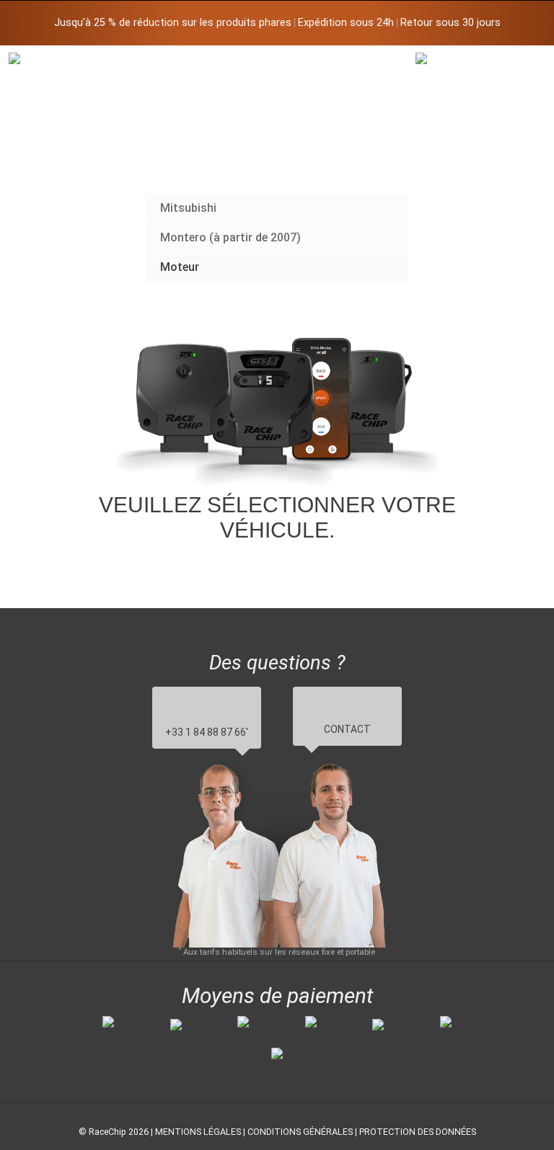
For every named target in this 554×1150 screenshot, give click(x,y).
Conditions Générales (300, 1131)
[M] (519, 63)
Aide (148, 299)
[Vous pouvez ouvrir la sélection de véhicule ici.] (450, 169)
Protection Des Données (417, 1131)
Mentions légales (198, 1131)
